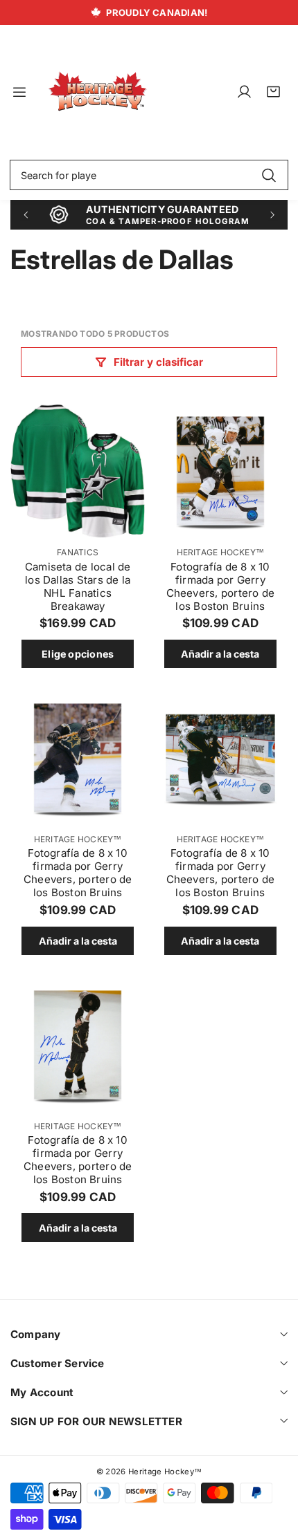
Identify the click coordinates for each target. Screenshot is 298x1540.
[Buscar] (268, 175)
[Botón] (25, 215)
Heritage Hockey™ (221, 552)
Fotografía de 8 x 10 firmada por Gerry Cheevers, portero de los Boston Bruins (220, 586)
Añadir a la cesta (220, 654)
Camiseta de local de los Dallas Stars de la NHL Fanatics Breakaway (78, 586)
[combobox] (149, 174)
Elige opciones (78, 654)
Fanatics (77, 552)
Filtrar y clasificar (158, 362)
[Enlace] (97, 92)
